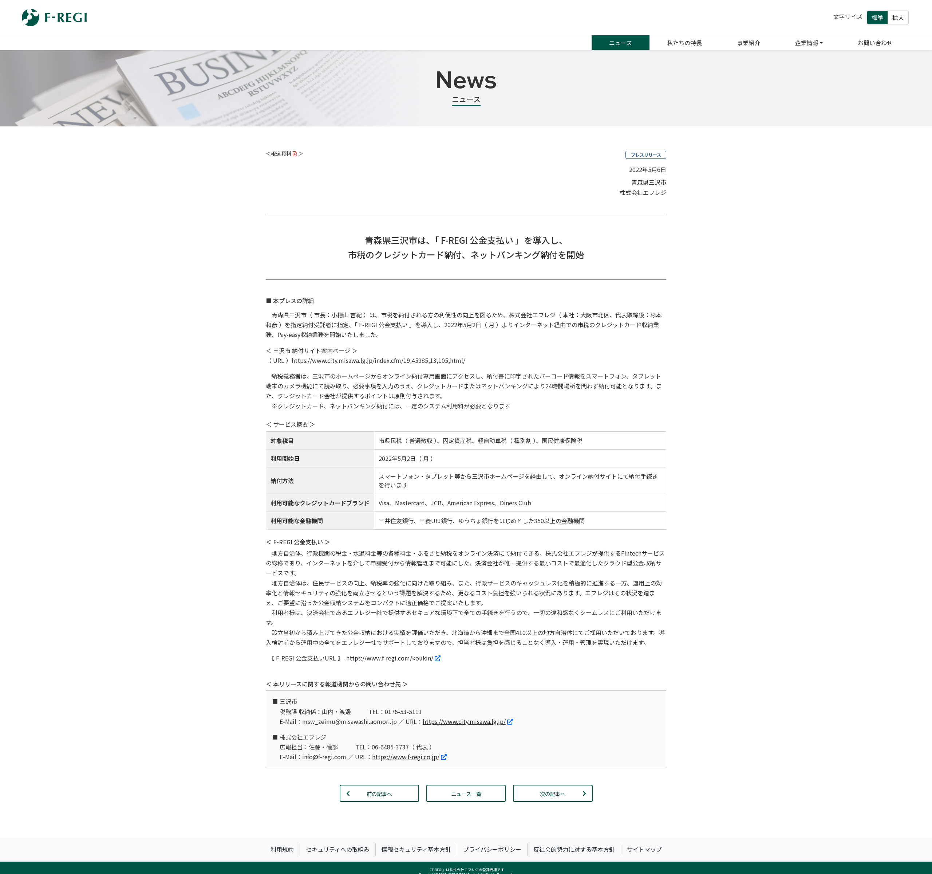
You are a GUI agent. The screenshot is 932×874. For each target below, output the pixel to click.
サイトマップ (644, 849)
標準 (877, 17)
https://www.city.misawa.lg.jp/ (464, 721)
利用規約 (282, 849)
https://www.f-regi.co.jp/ (405, 756)
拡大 (898, 17)
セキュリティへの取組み (338, 849)
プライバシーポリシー (492, 849)
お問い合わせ (875, 42)
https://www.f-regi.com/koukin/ (389, 658)
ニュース (620, 42)
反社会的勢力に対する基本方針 (574, 849)
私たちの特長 (684, 42)
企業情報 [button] (806, 42)
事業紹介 (748, 42)
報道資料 (281, 153)
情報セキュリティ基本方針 (416, 849)
